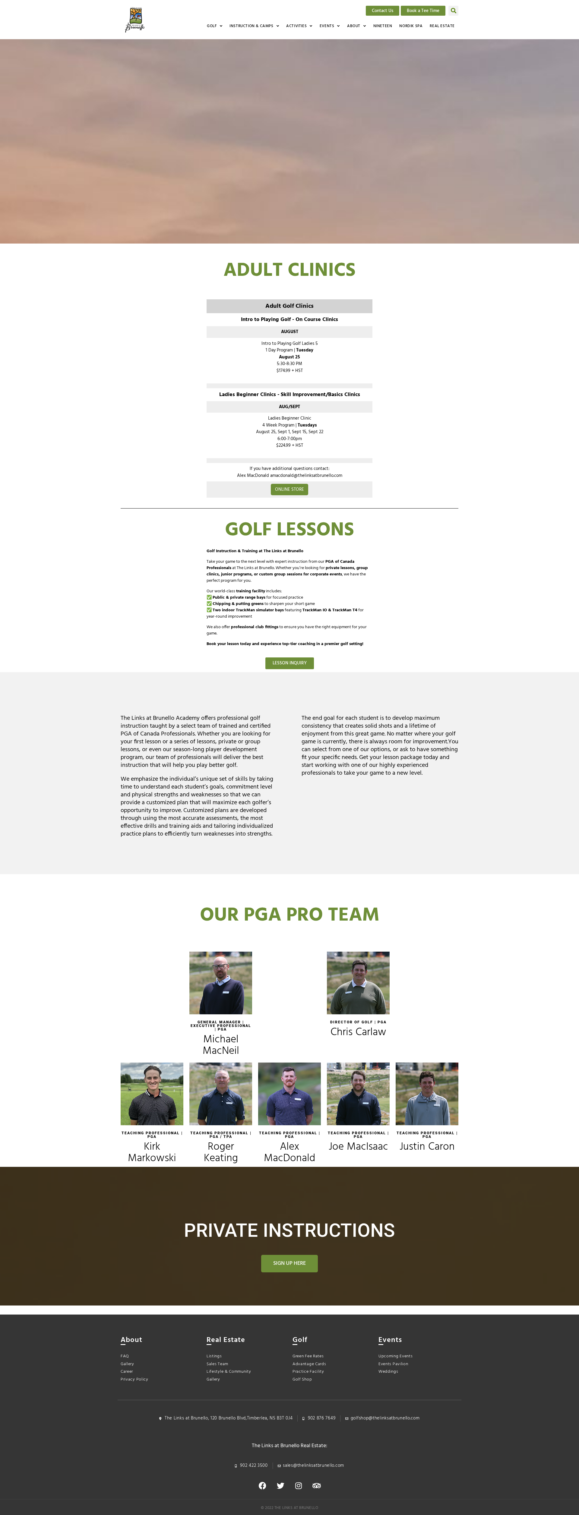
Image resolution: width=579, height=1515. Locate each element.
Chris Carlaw (358, 1032)
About (353, 26)
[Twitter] (280, 1485)
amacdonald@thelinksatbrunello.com (306, 475)
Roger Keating (221, 1153)
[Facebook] (262, 1485)
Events (327, 26)
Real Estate (442, 26)
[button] (453, 11)
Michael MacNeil (221, 1045)
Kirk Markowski (152, 1153)
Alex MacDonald (289, 1153)
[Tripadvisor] (316, 1485)
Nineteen (382, 26)
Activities (296, 26)
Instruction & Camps (251, 26)
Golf (212, 26)
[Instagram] (298, 1485)
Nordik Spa (410, 26)
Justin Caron (427, 1147)
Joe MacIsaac (358, 1147)
